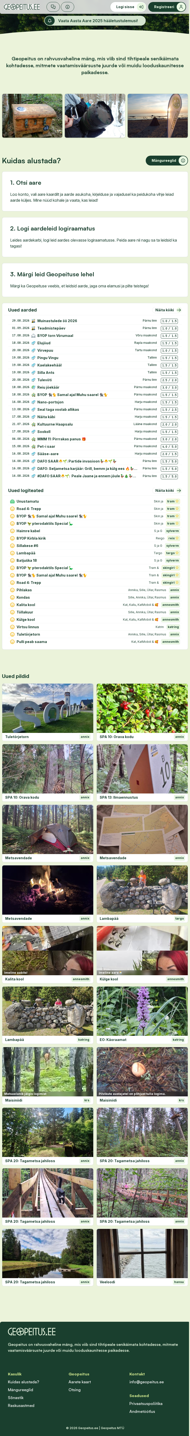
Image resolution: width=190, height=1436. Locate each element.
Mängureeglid (20, 1389)
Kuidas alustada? (23, 1381)
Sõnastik (16, 1397)
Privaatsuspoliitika (146, 1403)
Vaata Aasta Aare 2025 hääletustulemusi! (98, 20)
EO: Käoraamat (113, 1040)
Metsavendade (18, 858)
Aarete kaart (80, 1381)
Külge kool (109, 979)
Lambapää (109, 918)
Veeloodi (107, 1282)
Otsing (75, 1389)
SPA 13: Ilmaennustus (119, 797)
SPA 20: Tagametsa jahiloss (30, 1161)
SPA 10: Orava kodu (117, 737)
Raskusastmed (21, 1405)
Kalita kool (14, 979)
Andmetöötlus (142, 1411)
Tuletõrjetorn (17, 737)
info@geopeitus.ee (146, 1381)
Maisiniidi (13, 1100)
